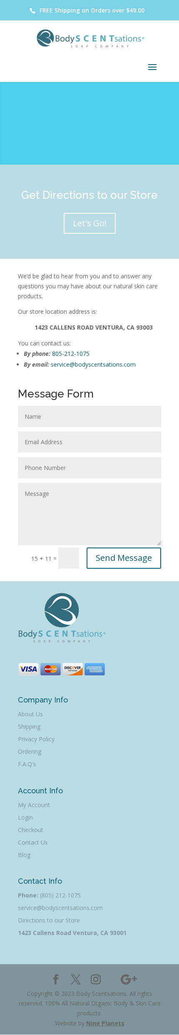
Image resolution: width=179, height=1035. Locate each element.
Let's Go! (90, 223)
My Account (34, 805)
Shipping (29, 726)
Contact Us (33, 842)
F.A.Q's (27, 764)
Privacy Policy (36, 739)
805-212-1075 (71, 354)
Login (25, 817)
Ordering (29, 751)
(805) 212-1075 (60, 895)
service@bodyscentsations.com (93, 364)
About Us (30, 714)
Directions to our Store (49, 920)
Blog (24, 855)
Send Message (124, 557)
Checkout (30, 830)
